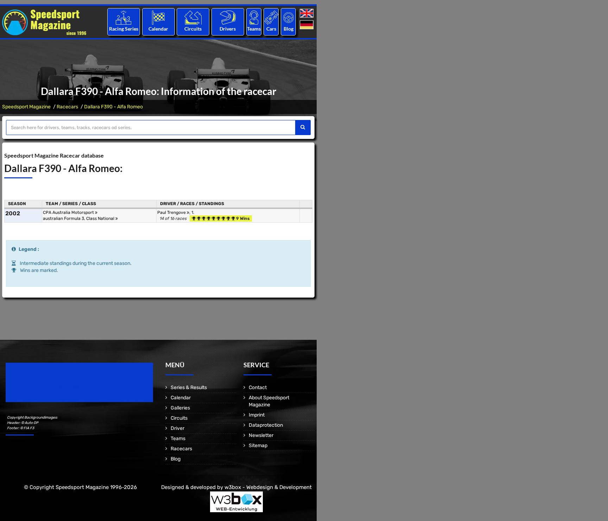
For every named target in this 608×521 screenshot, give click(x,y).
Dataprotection (266, 425)
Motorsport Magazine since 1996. (45, 387)
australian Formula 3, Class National (79, 218)
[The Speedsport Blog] (288, 17)
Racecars (67, 107)
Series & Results (189, 387)
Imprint (257, 415)
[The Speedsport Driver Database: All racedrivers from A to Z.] (228, 17)
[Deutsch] (307, 25)
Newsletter (261, 435)
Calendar (158, 29)
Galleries (180, 408)
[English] (307, 14)
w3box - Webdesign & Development (268, 487)
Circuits (193, 29)
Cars (271, 29)
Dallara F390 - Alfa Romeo (113, 107)
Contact (258, 387)
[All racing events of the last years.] (158, 17)
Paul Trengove (172, 212)
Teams (254, 29)
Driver (177, 428)
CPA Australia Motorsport (69, 212)
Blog (288, 29)
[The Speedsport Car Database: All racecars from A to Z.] (271, 17)
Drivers (228, 29)
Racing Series (123, 29)
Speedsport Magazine (26, 107)
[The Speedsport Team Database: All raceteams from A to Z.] (253, 17)
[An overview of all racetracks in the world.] (193, 17)
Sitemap (258, 446)
